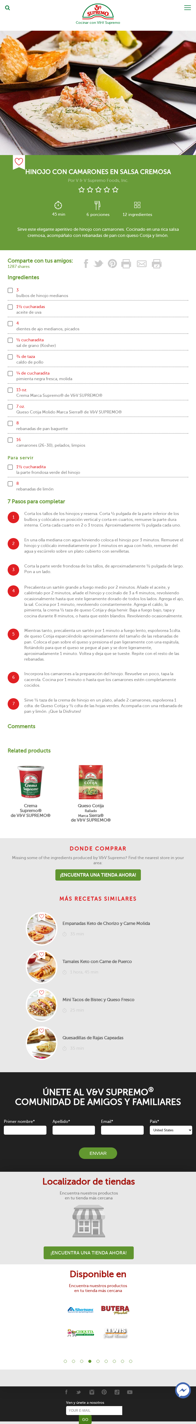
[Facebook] (66, 1392)
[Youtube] (129, 1392)
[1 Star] (81, 189)
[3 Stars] (98, 189)
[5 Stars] (115, 189)
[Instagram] (91, 1392)
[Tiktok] (117, 1392)
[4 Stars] (106, 189)
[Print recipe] (126, 263)
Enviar (98, 1153)
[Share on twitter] (98, 263)
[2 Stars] (90, 189)
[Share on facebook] (86, 263)
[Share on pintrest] (112, 263)
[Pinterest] (104, 1392)
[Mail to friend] (142, 263)
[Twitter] (78, 1392)
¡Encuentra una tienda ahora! (98, 875)
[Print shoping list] (156, 263)
